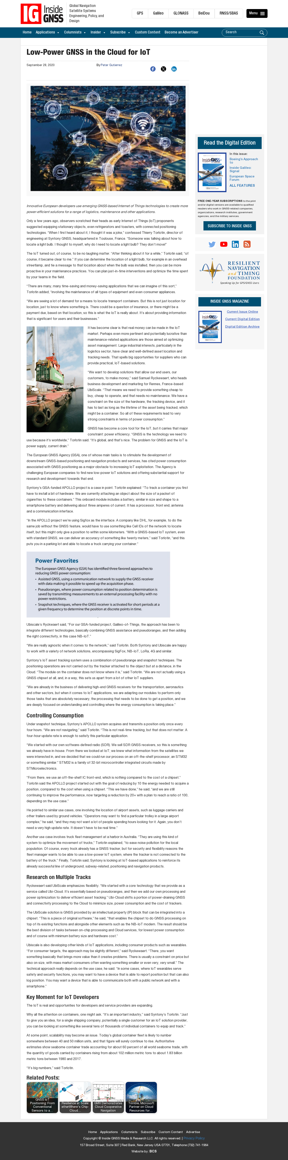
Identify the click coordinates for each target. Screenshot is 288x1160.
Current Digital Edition (242, 319)
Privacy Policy (194, 1138)
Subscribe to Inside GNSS (230, 226)
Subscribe (118, 33)
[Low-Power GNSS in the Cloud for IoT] (108, 140)
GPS (140, 14)
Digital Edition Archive (242, 327)
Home (27, 33)
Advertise (193, 1132)
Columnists (72, 33)
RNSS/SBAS (229, 14)
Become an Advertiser (181, 33)
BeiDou (204, 14)
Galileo (158, 14)
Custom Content (147, 33)
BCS (153, 1151)
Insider (96, 33)
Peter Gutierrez (111, 65)
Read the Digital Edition (230, 143)
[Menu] (263, 13)
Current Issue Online (242, 312)
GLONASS (181, 14)
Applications (45, 33)
